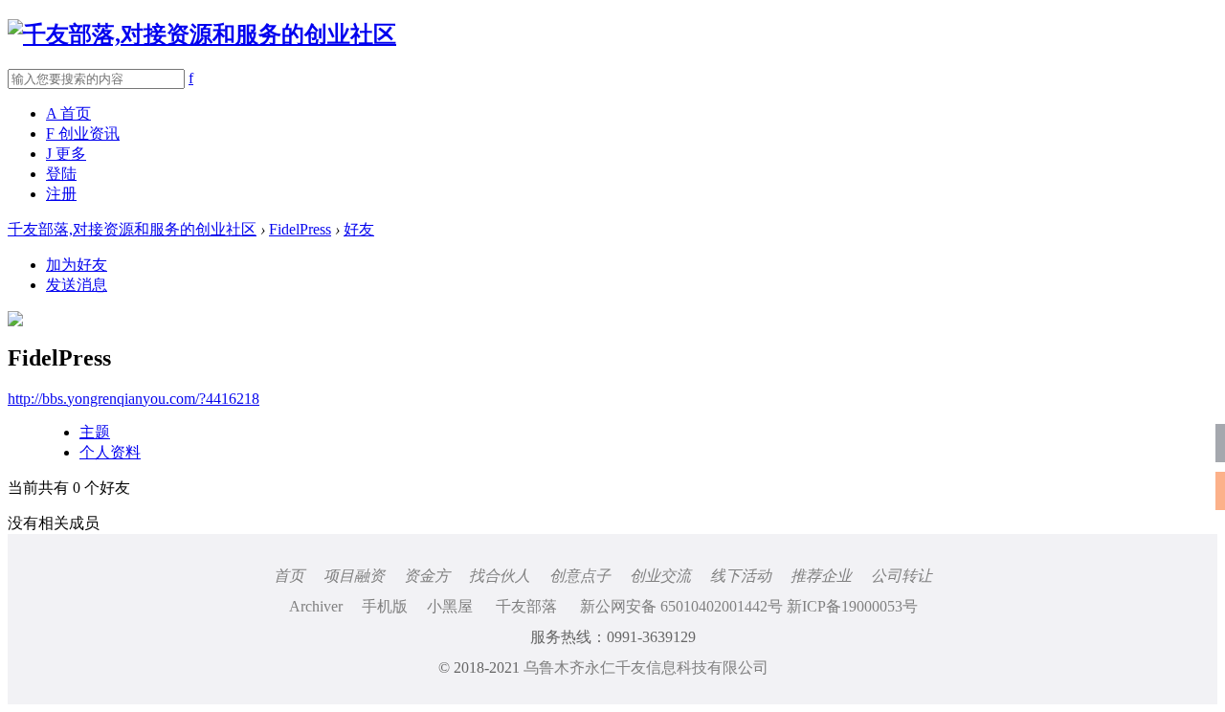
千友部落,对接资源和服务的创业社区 (132, 229)
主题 (94, 432)
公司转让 (901, 575)
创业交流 (660, 575)
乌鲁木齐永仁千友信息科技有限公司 (645, 667)
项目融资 (354, 575)
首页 (289, 575)
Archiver (316, 606)
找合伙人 (499, 575)
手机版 (385, 606)
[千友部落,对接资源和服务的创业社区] (202, 34)
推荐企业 (821, 575)
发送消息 (76, 285)
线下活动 (740, 575)
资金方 (427, 575)
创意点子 (580, 575)
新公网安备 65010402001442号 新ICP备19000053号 (749, 606)
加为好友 (76, 264)
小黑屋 (450, 606)
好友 (359, 229)
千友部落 (526, 606)
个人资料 (110, 452)
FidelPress (300, 229)
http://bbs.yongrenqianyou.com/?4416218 (133, 398)
